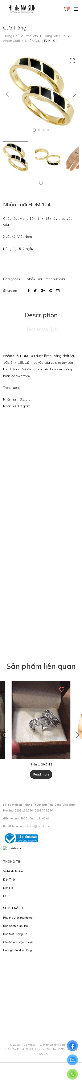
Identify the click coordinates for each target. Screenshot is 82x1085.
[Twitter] (35, 290)
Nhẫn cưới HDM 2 (41, 764)
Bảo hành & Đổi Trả (15, 925)
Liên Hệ (8, 887)
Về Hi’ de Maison (14, 871)
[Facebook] (29, 290)
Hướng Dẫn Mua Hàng (17, 950)
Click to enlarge (72, 61)
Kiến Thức (9, 879)
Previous (7, 94)
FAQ (6, 896)
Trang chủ (11, 36)
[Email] (58, 290)
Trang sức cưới (54, 36)
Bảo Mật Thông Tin (15, 934)
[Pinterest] (50, 290)
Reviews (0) (41, 329)
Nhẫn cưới (11, 356)
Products (31, 36)
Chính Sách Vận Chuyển (18, 942)
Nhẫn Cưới (11, 41)
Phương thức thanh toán (18, 917)
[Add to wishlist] (62, 689)
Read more (41, 774)
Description (41, 315)
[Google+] (43, 290)
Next (74, 94)
